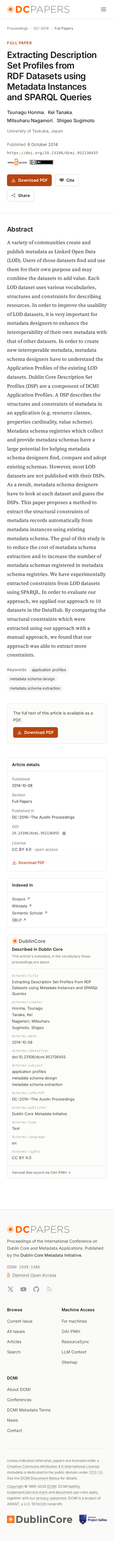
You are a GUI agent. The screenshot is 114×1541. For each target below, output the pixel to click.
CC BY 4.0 (21, 849)
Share (24, 195)
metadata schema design (32, 678)
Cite (70, 180)
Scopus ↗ (21, 899)
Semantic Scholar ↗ (30, 913)
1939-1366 (29, 1267)
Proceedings (17, 28)
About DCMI (19, 1389)
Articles (14, 1341)
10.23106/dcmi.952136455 (35, 833)
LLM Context (74, 1351)
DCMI (51, 1486)
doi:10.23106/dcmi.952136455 (39, 1056)
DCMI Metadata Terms (29, 1409)
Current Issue (19, 1321)
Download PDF (33, 180)
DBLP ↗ (19, 920)
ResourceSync (75, 1341)
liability (74, 1486)
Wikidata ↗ (22, 906)
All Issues (16, 1331)
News (12, 1420)
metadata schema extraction (35, 688)
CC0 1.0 (95, 1472)
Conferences (19, 1399)
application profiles (49, 669)
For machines (74, 1321)
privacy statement (51, 1498)
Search (13, 1351)
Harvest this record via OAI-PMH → (41, 1172)
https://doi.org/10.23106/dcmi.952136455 (52, 153)
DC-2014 (41, 28)
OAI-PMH (71, 1331)
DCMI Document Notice (40, 1478)
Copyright (15, 1486)
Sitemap (69, 1362)
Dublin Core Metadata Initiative (50, 1255)
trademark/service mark (27, 1492)
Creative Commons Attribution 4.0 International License (53, 1466)
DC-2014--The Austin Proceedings (43, 817)
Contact (14, 1430)
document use (67, 1492)
